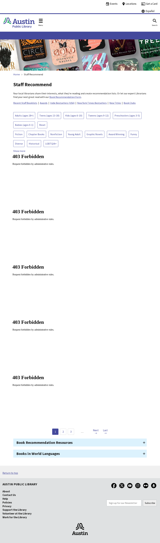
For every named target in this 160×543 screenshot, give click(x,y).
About (6, 491)
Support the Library (14, 510)
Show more (19, 151)
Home (16, 74)
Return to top (10, 473)
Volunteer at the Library (17, 513)
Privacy (6, 506)
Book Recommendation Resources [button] (44, 442)
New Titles (115, 102)
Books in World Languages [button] (38, 453)
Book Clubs (130, 102)
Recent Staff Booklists (25, 102)
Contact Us (9, 495)
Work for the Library (14, 517)
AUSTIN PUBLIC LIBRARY (19, 484)
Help (5, 498)
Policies (7, 502)
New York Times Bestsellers (92, 102)
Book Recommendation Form (65, 97)
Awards (44, 102)
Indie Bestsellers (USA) (62, 102)
